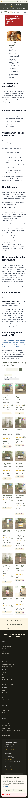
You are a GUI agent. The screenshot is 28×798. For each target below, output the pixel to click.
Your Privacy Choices (7, 732)
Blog (3, 677)
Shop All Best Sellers (7, 646)
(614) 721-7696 (8, 759)
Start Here (4, 672)
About (3, 690)
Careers (4, 697)
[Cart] (21, 12)
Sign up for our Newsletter (8, 684)
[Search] (11, 12)
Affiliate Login (5, 699)
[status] (14, 795)
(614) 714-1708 (8, 748)
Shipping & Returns (6, 710)
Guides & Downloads (7, 681)
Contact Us (5, 708)
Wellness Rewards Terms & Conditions (11, 730)
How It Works (5, 661)
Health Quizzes (5, 674)
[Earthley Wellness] (5, 12)
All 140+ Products (6, 644)
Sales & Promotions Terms (8, 725)
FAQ (3, 715)
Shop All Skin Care (6, 648)
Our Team (4, 692)
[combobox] (11, 12)
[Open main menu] (25, 12)
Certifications (5, 694)
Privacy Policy (5, 721)
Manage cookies (6, 735)
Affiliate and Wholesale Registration (10, 655)
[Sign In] (18, 12)
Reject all (8, 790)
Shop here (14, 6)
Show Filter (8, 375)
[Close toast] (1, 793)
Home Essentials (6, 651)
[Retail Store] (14, 12)
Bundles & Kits (5, 653)
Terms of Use (5, 723)
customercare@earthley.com (11, 749)
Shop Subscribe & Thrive (8, 664)
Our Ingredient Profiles (7, 679)
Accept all (19, 790)
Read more (5, 786)
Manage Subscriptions (7, 666)
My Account (5, 712)
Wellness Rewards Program (8, 702)
